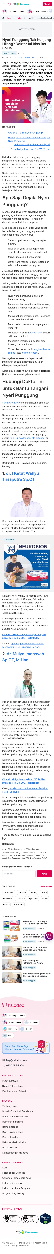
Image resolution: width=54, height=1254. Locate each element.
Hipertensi (33, 898)
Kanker (6, 904)
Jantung (33, 892)
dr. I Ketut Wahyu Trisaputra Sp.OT (32, 144)
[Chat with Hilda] (49, 936)
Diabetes (22, 892)
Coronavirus (9, 892)
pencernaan (36, 332)
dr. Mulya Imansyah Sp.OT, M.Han (32, 149)
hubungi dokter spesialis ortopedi (27, 438)
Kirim (44, 873)
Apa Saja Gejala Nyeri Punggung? (25, 132)
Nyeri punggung (10, 402)
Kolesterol (20, 898)
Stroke (43, 892)
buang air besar (30, 352)
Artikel (19, 18)
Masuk (47, 4)
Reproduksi (18, 904)
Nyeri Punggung (10, 53)
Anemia (44, 898)
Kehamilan (8, 898)
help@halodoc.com (14, 1060)
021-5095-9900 (13, 1065)
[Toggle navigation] (4, 4)
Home (9, 18)
